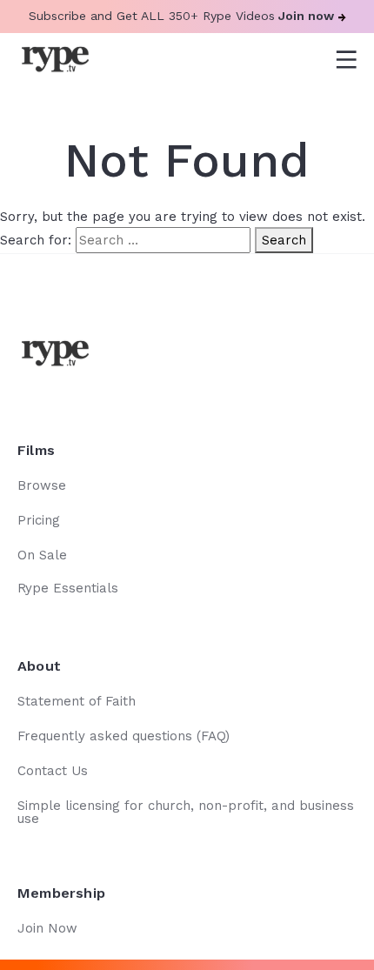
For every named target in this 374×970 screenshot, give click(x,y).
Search (284, 240)
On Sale (42, 555)
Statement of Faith (76, 701)
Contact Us (52, 771)
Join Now (47, 928)
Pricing (38, 520)
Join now (306, 16)
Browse (41, 485)
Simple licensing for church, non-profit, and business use (185, 812)
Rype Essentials (67, 588)
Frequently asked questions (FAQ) (123, 736)
